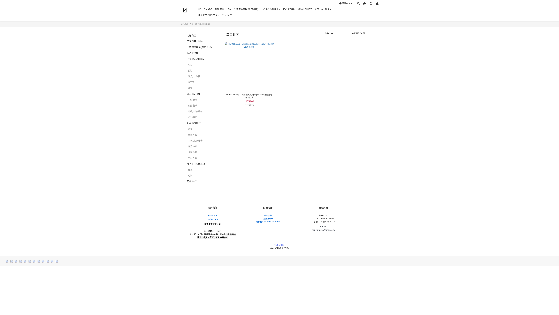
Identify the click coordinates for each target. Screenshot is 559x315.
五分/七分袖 (194, 76)
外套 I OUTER (322, 9)
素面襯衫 (192, 105)
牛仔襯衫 (192, 99)
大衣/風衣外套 (195, 140)
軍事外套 (206, 23)
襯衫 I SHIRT (305, 9)
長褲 (190, 169)
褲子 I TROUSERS (207, 15)
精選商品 (191, 35)
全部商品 (184, 23)
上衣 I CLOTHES (269, 9)
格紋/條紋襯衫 (195, 111)
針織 (190, 88)
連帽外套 (192, 146)
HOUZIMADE (205, 9)
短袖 (190, 64)
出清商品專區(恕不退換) (246, 9)
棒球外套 (192, 152)
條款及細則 (279, 244)
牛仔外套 (192, 158)
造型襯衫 (192, 117)
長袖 (190, 70)
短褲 (190, 175)
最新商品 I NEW (223, 9)
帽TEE (191, 82)
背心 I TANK (289, 9)
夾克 (190, 129)
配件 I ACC (227, 15)
